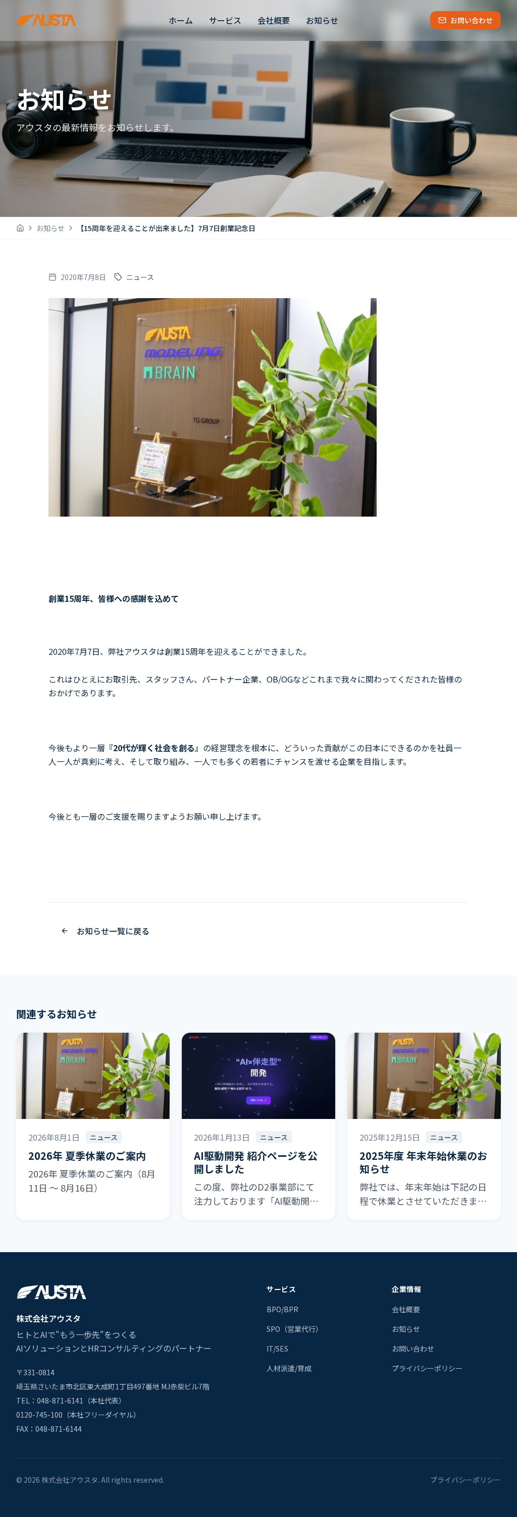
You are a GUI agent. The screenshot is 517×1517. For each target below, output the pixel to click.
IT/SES (277, 1348)
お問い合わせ (471, 20)
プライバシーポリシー (427, 1368)
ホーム (181, 20)
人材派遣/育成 (289, 1368)
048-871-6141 (60, 1400)
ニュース (140, 277)
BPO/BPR (282, 1309)
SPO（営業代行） (295, 1329)
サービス (225, 20)
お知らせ (322, 20)
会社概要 (273, 20)
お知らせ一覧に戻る (113, 931)
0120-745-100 (39, 1415)
